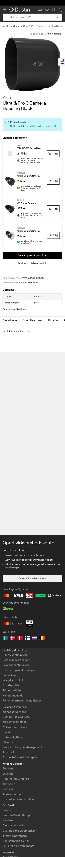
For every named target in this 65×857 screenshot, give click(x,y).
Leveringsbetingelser (16, 665)
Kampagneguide (13, 695)
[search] (58, 17)
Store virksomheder (15, 835)
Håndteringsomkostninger (19, 670)
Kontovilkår (10, 675)
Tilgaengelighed (13, 690)
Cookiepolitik (11, 685)
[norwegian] (12, 638)
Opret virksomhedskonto (32, 578)
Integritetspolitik (13, 680)
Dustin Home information (18, 799)
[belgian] (42, 638)
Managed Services (14, 711)
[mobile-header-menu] (5, 10)
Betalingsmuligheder (16, 659)
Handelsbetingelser (15, 654)
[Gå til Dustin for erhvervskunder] (20, 10)
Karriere (8, 820)
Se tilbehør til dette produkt (33, 263)
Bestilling (8, 768)
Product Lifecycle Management (22, 747)
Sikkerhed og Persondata (18, 845)
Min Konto (9, 784)
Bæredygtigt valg (14, 825)
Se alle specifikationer (15, 309)
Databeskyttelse (13, 737)
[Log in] (54, 10)
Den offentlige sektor (16, 840)
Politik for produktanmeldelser (22, 700)
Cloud (6, 732)
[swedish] (5, 638)
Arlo (7, 97)
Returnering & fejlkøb (16, 778)
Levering (8, 773)
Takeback (9, 752)
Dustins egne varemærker (19, 830)
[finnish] (27, 638)
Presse (7, 810)
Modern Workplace (14, 721)
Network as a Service (16, 727)
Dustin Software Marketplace (21, 757)
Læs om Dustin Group (16, 815)
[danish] (20, 638)
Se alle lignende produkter (32, 255)
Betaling (8, 789)
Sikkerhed (9, 742)
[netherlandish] (34, 638)
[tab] (11, 320)
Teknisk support (13, 794)
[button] (40, 10)
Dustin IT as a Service (16, 716)
